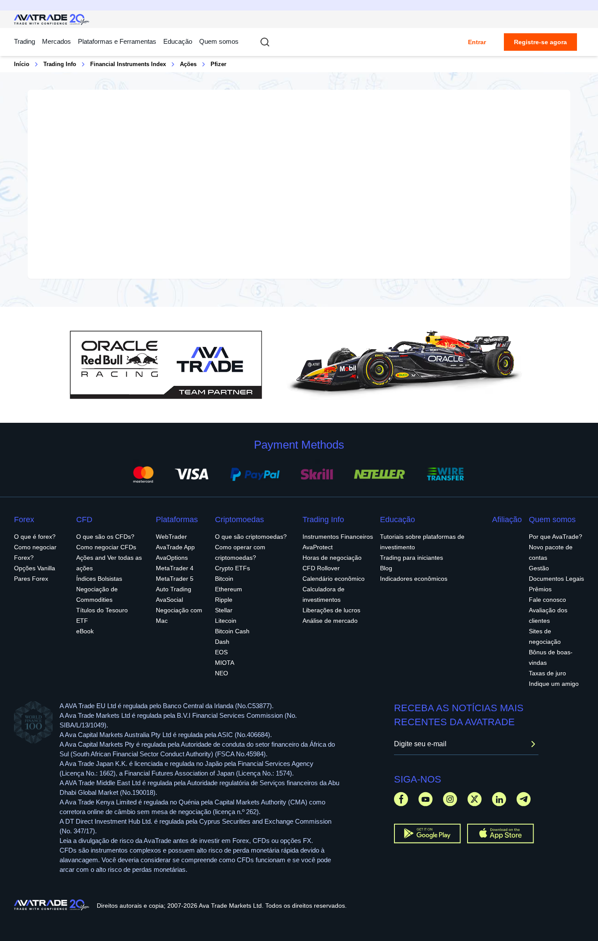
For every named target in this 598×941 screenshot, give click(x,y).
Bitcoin (224, 578)
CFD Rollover (321, 568)
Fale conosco (547, 599)
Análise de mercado (330, 620)
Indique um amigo (554, 683)
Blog (386, 568)
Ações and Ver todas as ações (109, 563)
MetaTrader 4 (174, 568)
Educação (177, 41)
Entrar (477, 42)
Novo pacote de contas (551, 552)
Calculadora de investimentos (324, 594)
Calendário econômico (334, 578)
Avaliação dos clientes (548, 615)
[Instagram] (450, 799)
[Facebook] (401, 799)
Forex (24, 519)
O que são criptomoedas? (251, 536)
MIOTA (224, 662)
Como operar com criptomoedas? (240, 552)
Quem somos (219, 41)
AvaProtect (318, 547)
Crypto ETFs (232, 568)
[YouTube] (426, 799)
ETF (82, 620)
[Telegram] (524, 799)
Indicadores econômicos (413, 578)
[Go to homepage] (52, 19)
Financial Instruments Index (128, 64)
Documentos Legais (556, 578)
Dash (222, 641)
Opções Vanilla (34, 568)
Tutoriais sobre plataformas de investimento (422, 542)
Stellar (223, 610)
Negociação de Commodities (97, 594)
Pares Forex (31, 578)
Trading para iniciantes (411, 557)
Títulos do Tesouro (102, 610)
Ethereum (228, 589)
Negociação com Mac (179, 615)
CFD (84, 519)
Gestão (539, 568)
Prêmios (540, 589)
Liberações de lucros (331, 610)
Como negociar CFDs (106, 547)
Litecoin (225, 620)
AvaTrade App (175, 547)
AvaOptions (172, 557)
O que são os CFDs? (105, 536)
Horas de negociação (332, 557)
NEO (221, 673)
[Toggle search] (265, 42)
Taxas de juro (547, 673)
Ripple (223, 599)
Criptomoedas (239, 519)
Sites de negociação (545, 636)
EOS (221, 652)
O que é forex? (35, 536)
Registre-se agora (540, 42)
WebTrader (171, 536)
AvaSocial (169, 599)
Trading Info (59, 64)
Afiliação (507, 519)
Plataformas (177, 519)
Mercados (56, 41)
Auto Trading (173, 589)
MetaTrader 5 (174, 578)
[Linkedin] (499, 799)
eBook (85, 631)
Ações (188, 64)
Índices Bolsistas (99, 578)
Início (21, 64)
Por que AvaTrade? (555, 536)
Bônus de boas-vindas (551, 657)
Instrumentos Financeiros (338, 536)
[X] (475, 799)
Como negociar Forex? (35, 552)
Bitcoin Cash (232, 631)
